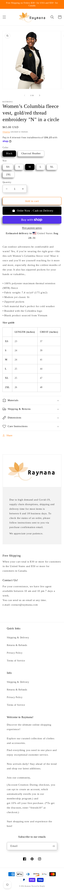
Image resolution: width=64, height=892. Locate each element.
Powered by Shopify (38, 886)
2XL (8, 174)
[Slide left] (24, 95)
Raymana (28, 886)
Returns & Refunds (17, 645)
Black (9, 153)
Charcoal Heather (31, 153)
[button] (4, 17)
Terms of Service (16, 660)
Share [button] (9, 435)
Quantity (7, 182)
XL (52, 167)
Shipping (6, 132)
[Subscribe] (53, 846)
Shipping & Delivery (18, 637)
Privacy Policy (14, 653)
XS (8, 167)
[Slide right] (39, 95)
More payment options (32, 228)
